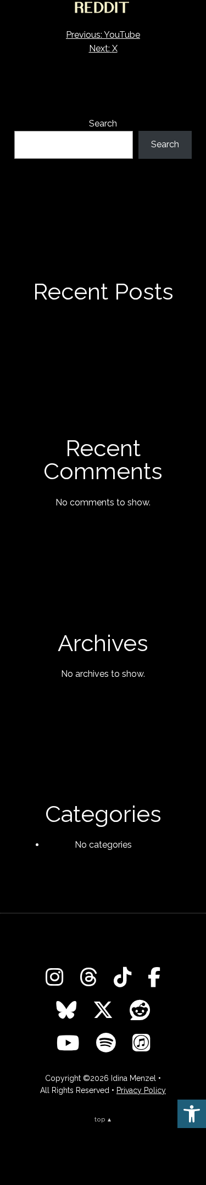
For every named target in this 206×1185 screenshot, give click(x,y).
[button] (191, 1114)
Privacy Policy (141, 1090)
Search (103, 123)
